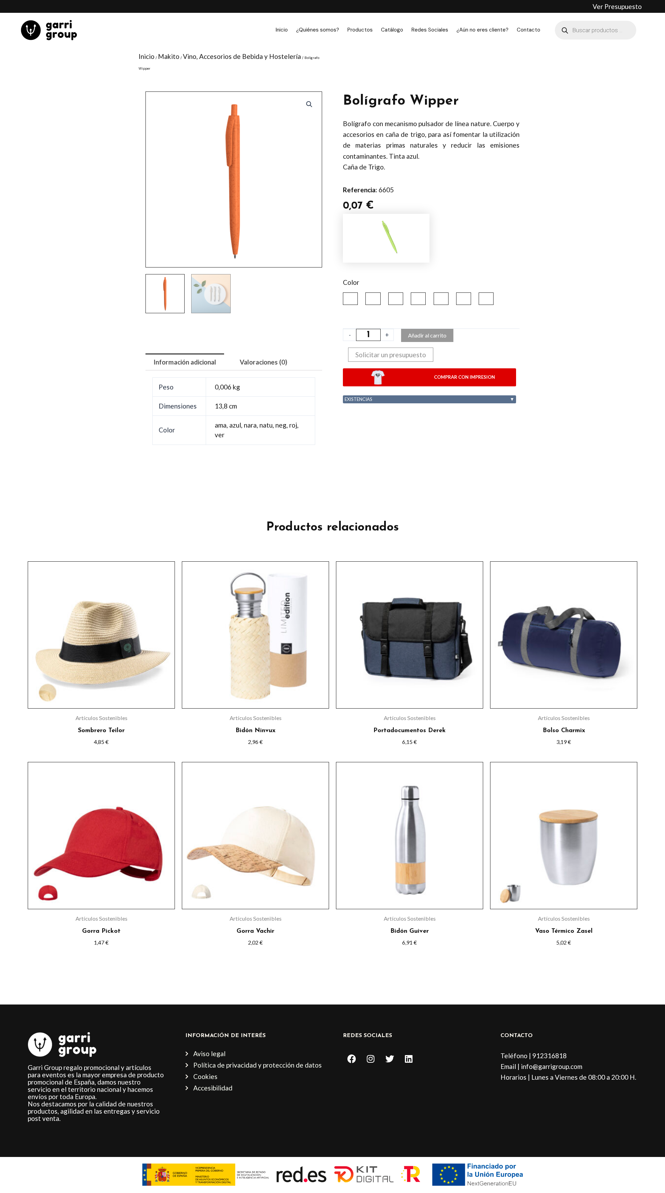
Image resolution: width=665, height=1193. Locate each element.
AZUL (372, 298)
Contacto (528, 29)
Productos (360, 29)
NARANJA (395, 298)
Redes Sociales (429, 29)
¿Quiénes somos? (317, 29)
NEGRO (441, 298)
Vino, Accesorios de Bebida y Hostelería (242, 56)
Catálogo (392, 29)
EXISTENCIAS (429, 399)
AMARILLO (350, 298)
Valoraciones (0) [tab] (263, 362)
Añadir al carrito (427, 335)
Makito (168, 56)
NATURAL (418, 298)
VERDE (486, 298)
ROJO (463, 298)
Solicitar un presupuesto (390, 355)
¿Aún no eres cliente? (482, 29)
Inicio (282, 29)
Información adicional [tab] (184, 362)
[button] (309, 104)
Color (351, 282)
